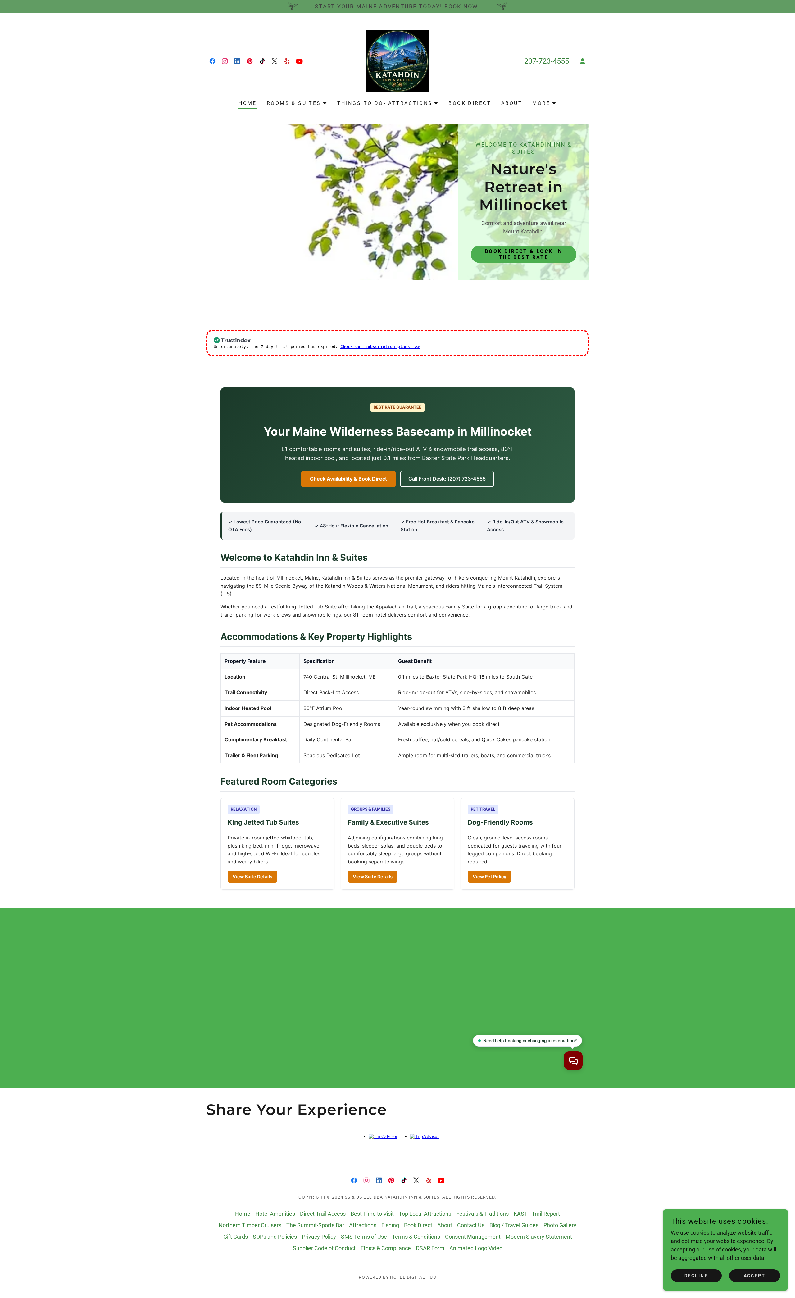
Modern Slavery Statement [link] (539, 1236)
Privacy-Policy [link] (319, 1236)
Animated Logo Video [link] (475, 1248)
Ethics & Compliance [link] (386, 1248)
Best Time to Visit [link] (372, 1213)
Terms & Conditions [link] (416, 1236)
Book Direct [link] (469, 103)
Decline (696, 1275)
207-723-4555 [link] (546, 61)
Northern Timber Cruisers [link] (250, 1225)
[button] (582, 61)
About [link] (511, 103)
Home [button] (242, 1213)
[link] (212, 61)
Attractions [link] (362, 1225)
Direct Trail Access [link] (323, 1213)
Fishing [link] (390, 1225)
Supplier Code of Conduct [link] (324, 1248)
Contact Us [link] (470, 1225)
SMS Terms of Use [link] (364, 1236)
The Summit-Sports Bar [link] (315, 1225)
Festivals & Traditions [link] (482, 1213)
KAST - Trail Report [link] (537, 1213)
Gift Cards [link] (235, 1236)
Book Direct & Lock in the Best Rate (523, 254)
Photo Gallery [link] (559, 1225)
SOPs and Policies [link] (275, 1236)
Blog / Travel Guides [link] (513, 1225)
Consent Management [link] (473, 1236)
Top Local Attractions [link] (425, 1213)
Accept (755, 1275)
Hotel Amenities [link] (275, 1213)
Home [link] (247, 103)
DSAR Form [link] (430, 1248)
